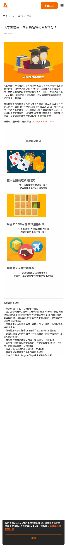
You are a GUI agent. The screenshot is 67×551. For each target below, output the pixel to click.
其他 (20, 15)
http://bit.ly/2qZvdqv (43, 121)
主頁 (5, 15)
